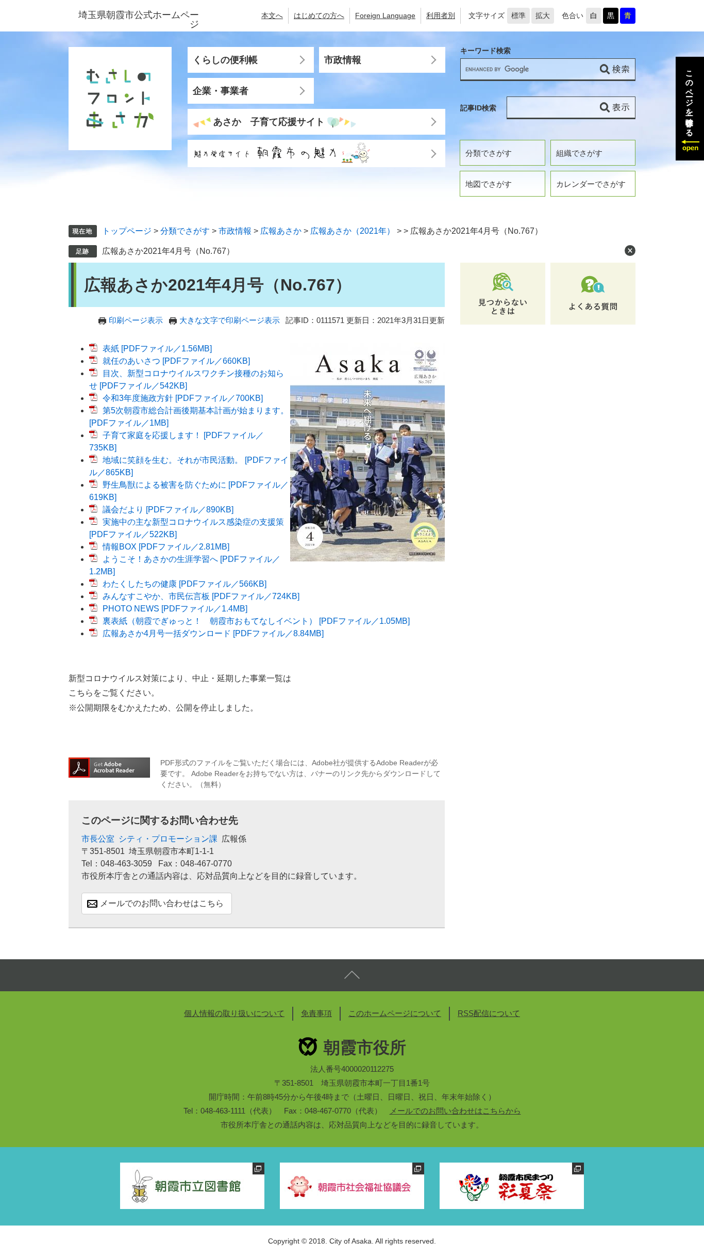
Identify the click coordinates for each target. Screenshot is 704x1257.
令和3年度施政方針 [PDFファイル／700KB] (183, 398)
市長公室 (97, 838)
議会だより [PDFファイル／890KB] (168, 509)
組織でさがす (579, 153)
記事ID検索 (478, 107)
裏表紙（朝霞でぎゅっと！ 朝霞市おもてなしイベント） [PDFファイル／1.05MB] (256, 621)
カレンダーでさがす (591, 184)
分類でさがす (488, 153)
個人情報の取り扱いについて (234, 1013)
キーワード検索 (485, 51)
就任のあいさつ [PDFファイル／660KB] (176, 361)
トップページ (127, 231)
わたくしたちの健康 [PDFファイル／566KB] (184, 583)
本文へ (272, 15)
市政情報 (342, 60)
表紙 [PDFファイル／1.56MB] (157, 348)
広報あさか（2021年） (352, 231)
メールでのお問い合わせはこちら (162, 903)
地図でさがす (488, 184)
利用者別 (440, 15)
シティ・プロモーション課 (168, 838)
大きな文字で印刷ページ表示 (229, 320)
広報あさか (280, 231)
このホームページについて (394, 1013)
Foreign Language (385, 15)
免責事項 (316, 1013)
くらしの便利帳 (225, 60)
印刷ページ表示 (136, 320)
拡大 (542, 15)
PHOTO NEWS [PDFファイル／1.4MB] (175, 608)
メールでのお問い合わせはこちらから (455, 1110)
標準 (518, 15)
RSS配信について (489, 1013)
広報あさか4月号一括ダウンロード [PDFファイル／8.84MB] (213, 633)
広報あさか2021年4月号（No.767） (168, 251)
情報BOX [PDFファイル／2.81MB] (166, 546)
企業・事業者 (220, 91)
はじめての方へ (319, 15)
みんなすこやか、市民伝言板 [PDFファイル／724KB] (201, 596)
